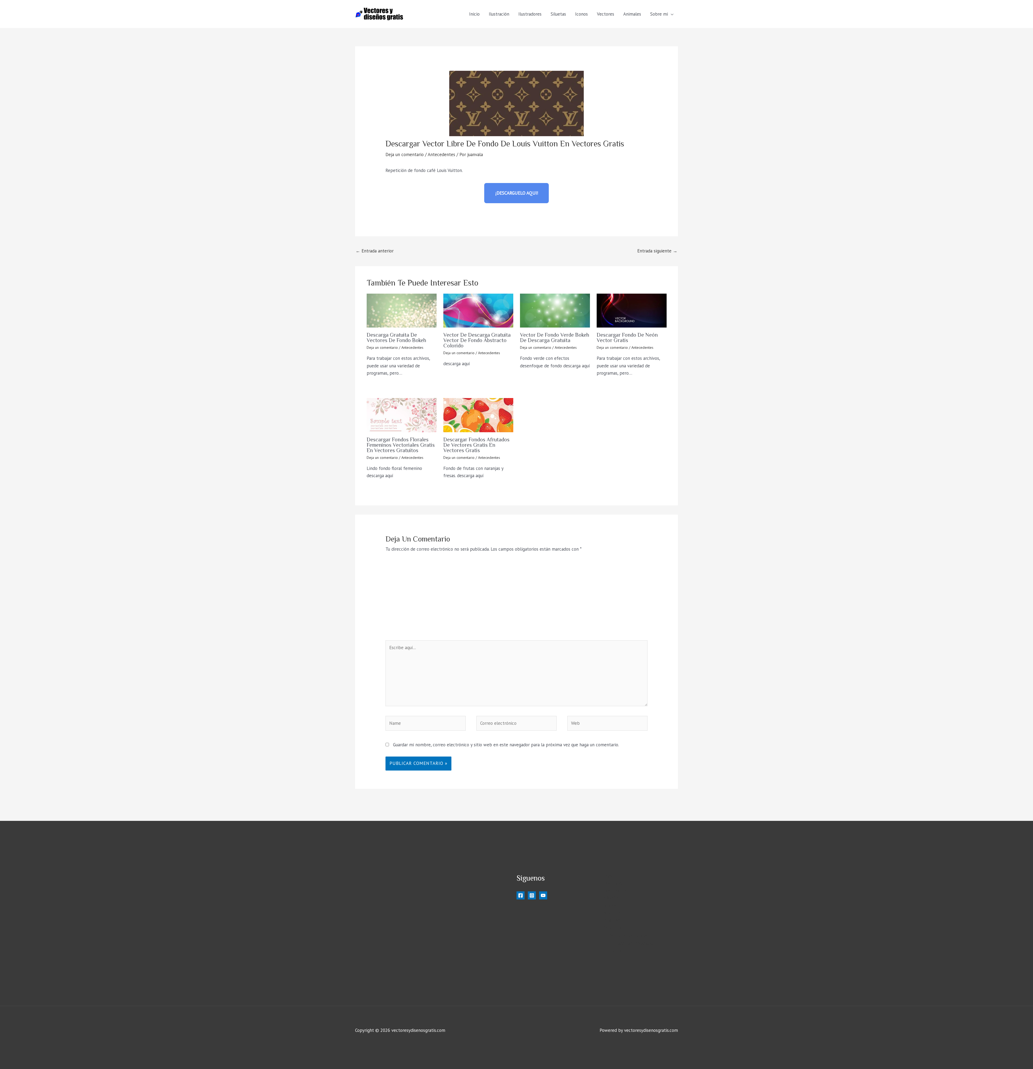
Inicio (474, 14)
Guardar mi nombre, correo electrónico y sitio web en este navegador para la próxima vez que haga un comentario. (506, 745)
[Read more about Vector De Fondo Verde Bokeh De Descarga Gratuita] (555, 311)
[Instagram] (532, 895)
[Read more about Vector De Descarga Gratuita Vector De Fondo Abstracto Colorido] (478, 311)
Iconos (581, 14)
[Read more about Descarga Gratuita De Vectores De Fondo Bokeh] (402, 311)
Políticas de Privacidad (631, 943)
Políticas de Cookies (628, 936)
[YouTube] (543, 895)
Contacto (618, 950)
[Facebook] (520, 895)
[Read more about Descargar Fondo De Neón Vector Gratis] (632, 311)
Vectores (605, 14)
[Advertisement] (516, 600)
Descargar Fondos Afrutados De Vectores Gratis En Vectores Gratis (476, 445)
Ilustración (499, 14)
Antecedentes (441, 154)
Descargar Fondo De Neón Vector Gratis (627, 337)
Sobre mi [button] (659, 14)
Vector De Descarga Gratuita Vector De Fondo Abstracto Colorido (477, 340)
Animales (632, 14)
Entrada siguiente (657, 251)
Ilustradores (530, 14)
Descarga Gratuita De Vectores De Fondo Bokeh (396, 337)
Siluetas (558, 14)
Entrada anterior (375, 251)
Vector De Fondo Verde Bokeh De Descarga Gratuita (554, 337)
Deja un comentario (404, 154)
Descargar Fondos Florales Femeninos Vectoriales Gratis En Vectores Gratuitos (401, 445)
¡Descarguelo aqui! (516, 193)
